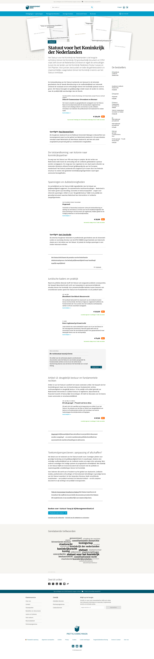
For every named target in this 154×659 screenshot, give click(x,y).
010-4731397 (125, 13)
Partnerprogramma (31, 624)
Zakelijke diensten (58, 601)
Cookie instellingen (85, 639)
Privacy (67, 639)
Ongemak (98, 267)
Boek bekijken (66, 113)
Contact (28, 604)
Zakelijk (55, 597)
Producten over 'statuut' (57, 513)
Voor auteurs (29, 617)
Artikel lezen (95, 367)
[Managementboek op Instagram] (81, 646)
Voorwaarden (29, 607)
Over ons (28, 601)
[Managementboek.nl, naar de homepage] (33, 9)
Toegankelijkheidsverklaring (100, 639)
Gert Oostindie (65, 234)
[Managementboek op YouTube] (77, 646)
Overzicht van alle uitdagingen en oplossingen (77, 517)
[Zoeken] (92, 7)
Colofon (60, 639)
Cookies (74, 639)
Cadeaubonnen (57, 607)
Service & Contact (115, 639)
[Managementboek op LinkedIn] (73, 646)
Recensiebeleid (30, 621)
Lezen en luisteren (31, 614)
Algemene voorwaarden (48, 639)
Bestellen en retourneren (33, 611)
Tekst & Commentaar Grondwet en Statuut (65, 492)
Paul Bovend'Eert (66, 132)
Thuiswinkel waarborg (33, 639)
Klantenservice (31, 597)
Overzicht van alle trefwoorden (56, 517)
